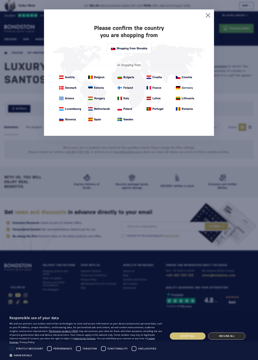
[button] (86, 355)
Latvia (156, 98)
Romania (187, 108)
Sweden (128, 119)
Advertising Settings (84, 338)
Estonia (99, 87)
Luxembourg (73, 108)
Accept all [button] (188, 336)
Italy (126, 98)
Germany (187, 87)
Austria (70, 77)
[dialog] (129, 336)
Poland (127, 108)
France (156, 87)
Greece (69, 98)
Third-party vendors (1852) (63, 331)
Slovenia (70, 119)
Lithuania (188, 98)
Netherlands (102, 108)
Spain (97, 119)
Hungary (99, 98)
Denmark (70, 87)
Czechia (187, 77)
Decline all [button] (226, 336)
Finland (128, 87)
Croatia (157, 77)
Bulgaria (128, 77)
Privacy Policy (27, 342)
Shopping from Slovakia (132, 48)
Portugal (157, 108)
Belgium (99, 77)
